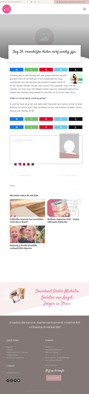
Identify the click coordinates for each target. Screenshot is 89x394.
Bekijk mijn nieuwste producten (72, 2)
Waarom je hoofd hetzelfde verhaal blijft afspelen (27, 238)
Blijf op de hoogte (11, 2)
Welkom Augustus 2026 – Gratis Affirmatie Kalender (64, 212)
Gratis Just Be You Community (17, 352)
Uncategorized (44, 43)
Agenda (9, 347)
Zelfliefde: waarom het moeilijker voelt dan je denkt (27, 212)
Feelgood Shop (12, 355)
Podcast (9, 350)
